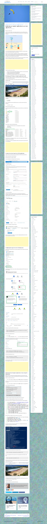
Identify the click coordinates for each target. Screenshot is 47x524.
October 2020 (33, 145)
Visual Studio (33, 406)
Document (33, 287)
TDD (32, 391)
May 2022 (33, 122)
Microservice (33, 321)
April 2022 (33, 123)
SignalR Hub (33, 378)
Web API (32, 408)
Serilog (32, 372)
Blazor (32, 253)
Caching (32, 258)
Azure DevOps (33, 240)
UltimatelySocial (28, 523)
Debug (32, 276)
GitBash (32, 297)
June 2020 (33, 150)
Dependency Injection (34, 280)
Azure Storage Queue (34, 246)
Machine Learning (33, 316)
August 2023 (33, 104)
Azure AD (33, 235)
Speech (32, 383)
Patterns (32, 345)
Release (32, 361)
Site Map (29, 1)
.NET (32, 218)
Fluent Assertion (33, 292)
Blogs (21, 1)
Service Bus (33, 373)
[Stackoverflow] (9, 489)
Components (33, 268)
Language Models (34, 314)
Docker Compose (33, 286)
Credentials (32, 1)
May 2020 (33, 151)
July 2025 (33, 76)
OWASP (32, 343)
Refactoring (33, 360)
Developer (33, 281)
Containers (33, 269)
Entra (32, 291)
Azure (32, 234)
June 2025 (33, 77)
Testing (32, 396)
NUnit (32, 333)
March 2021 (33, 139)
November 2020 (33, 144)
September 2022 (33, 117)
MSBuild (32, 326)
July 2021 (33, 134)
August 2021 (33, 133)
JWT (32, 309)
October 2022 (33, 116)
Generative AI (33, 293)
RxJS (32, 367)
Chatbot (32, 263)
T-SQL (32, 390)
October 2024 (33, 87)
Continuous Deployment (34, 270)
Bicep (32, 252)
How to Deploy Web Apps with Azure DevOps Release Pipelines (11, 506)
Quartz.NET (33, 355)
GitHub (32, 298)
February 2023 (33, 111)
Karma (32, 310)
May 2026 (33, 64)
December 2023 (33, 99)
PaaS (32, 344)
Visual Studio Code (34, 407)
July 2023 (33, 105)
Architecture (33, 228)
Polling (32, 349)
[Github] (11, 489)
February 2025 (33, 82)
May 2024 (33, 93)
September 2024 (33, 88)
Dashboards (33, 275)
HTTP (32, 303)
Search (32, 368)
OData (32, 337)
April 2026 (33, 65)
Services (26, 1)
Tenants (32, 395)
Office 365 (33, 338)
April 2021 (33, 138)
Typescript (33, 401)
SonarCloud (33, 379)
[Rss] (12, 489)
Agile (32, 223)
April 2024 (33, 94)
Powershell (33, 350)
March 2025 (33, 81)
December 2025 (33, 70)
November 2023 (33, 100)
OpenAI (32, 339)
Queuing (32, 356)
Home (19, 1)
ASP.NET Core (33, 230)
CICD (32, 264)
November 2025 (33, 71)
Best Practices (33, 251)
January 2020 (33, 156)
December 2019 (33, 157)
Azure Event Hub (33, 241)
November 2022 (33, 115)
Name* (32, 49)
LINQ (32, 315)
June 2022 (33, 121)
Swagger (32, 389)
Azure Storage (33, 245)
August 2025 (33, 75)
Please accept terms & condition (35, 54)
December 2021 (33, 128)
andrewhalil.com (7, 2)
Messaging (33, 320)
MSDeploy (33, 327)
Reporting (33, 362)
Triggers (32, 400)
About (23, 1)
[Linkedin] (6, 489)
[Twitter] (8, 489)
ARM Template (33, 229)
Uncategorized (33, 402)
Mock (32, 322)
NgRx (32, 332)
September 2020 (33, 146)
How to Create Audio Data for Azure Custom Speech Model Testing (23, 506)
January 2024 (33, 98)
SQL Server (33, 385)
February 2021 (33, 140)
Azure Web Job (33, 247)
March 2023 (33, 110)
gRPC (32, 299)
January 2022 (33, 127)
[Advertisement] (17, 64)
